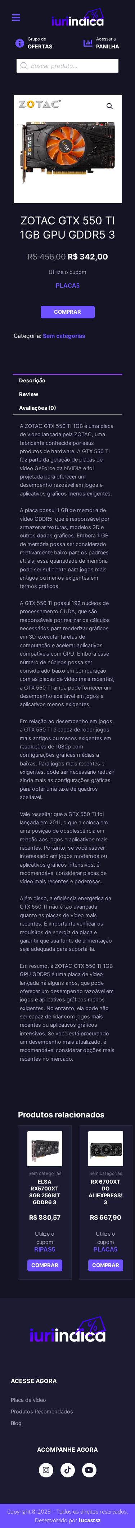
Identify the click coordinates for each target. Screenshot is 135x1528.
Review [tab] (28, 394)
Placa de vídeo (28, 1400)
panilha (107, 46)
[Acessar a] (88, 43)
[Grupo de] (19, 43)
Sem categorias (64, 335)
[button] (109, 106)
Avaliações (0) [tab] (37, 408)
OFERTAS (40, 46)
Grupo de (37, 39)
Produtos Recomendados (42, 1411)
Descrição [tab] (32, 380)
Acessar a (106, 39)
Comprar (67, 312)
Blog (16, 1423)
